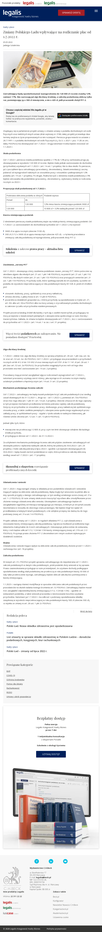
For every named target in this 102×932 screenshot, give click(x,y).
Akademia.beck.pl (60, 913)
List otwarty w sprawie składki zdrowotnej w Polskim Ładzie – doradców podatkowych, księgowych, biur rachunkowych (49, 638)
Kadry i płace (8, 27)
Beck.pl (56, 896)
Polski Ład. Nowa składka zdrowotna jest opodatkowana (40, 626)
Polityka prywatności (56, 928)
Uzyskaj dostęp (51, 754)
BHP (8, 671)
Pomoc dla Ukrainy (15, 684)
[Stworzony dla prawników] (32, 3)
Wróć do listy (86, 611)
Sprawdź (79, 250)
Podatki (10, 633)
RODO (9, 692)
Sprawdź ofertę (71, 12)
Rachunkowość (13, 688)
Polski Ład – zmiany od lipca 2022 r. (27, 651)
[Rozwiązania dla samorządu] (55, 3)
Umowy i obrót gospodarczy (19, 696)
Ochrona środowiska (15, 679)
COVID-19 (11, 675)
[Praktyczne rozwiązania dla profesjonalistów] (20, 14)
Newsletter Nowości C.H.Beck (65, 905)
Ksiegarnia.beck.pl (60, 909)
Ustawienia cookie (61, 917)
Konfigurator (58, 901)
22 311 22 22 (16, 896)
